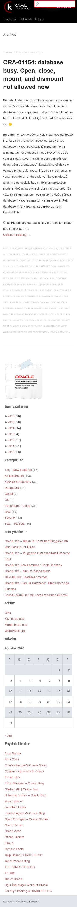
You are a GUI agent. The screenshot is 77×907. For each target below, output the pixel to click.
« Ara (8, 735)
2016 (14, 416)
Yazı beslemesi (15, 618)
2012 (14, 440)
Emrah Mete (13, 777)
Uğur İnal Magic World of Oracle (26, 885)
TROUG (10, 873)
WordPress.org (15, 630)
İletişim (39, 19)
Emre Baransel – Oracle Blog (24, 783)
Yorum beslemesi (16, 624)
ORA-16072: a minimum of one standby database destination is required (36, 302)
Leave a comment (59, 332)
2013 (13, 434)
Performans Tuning (17, 505)
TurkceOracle (14, 879)
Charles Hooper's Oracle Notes (26, 765)
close (23, 260)
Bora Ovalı (12, 759)
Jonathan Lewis (15, 807)
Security (10, 517)
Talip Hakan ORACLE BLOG (24, 855)
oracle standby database (29, 308)
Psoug (9, 843)
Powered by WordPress (15, 901)
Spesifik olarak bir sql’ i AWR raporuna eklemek (36, 595)
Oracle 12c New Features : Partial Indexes (33, 565)
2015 (14, 422)
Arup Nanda (13, 753)
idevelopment (14, 801)
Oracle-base (13, 831)
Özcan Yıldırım (14, 837)
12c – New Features (18, 469)
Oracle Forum (14, 825)
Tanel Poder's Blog (17, 861)
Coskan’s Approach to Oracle (24, 771)
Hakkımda (26, 19)
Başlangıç (10, 19)
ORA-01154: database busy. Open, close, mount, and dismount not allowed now (33, 74)
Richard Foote (14, 849)
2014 (14, 428)
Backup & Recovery (18, 481)
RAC (8, 511)
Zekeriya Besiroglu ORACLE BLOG (28, 891)
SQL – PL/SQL (15, 523)
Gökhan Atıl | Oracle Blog (22, 789)
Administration (23, 248)
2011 (14, 446)
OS (7, 499)
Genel (9, 493)
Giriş (8, 612)
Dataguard (39, 248)
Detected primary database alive (46, 260)
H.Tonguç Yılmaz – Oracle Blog (25, 795)
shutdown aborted (35, 320)
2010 (14, 452)
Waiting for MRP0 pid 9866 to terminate (25, 332)
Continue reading (16, 234)
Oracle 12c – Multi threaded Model (28, 571)
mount (14, 278)
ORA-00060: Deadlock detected (26, 577)
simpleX (35, 901)
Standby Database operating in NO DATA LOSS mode (38, 326)
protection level (13, 320)
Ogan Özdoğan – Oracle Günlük (26, 819)
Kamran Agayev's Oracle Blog (25, 813)
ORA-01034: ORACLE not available (37, 278)
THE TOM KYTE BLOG (20, 867)
